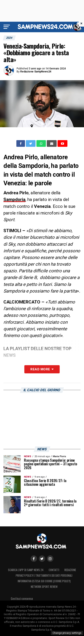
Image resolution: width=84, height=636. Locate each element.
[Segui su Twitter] (42, 558)
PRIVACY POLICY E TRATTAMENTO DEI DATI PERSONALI (44, 575)
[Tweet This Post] (31, 143)
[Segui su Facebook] (34, 558)
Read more (40, 369)
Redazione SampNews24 (35, 71)
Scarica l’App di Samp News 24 (26, 570)
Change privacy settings (67, 632)
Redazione (70, 570)
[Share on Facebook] (21, 143)
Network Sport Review (44, 587)
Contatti (54, 570)
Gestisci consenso (22, 598)
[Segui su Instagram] (50, 558)
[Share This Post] (41, 143)
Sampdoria (14, 199)
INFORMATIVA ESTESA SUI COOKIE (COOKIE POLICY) (44, 581)
